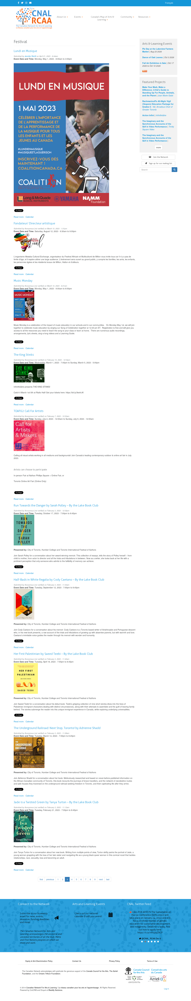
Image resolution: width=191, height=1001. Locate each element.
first (41, 879)
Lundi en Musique (25, 51)
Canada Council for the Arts (97, 971)
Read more (19, 216)
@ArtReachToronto (143, 912)
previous (50, 879)
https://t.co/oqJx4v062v (147, 923)
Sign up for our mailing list (160, 163)
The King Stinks (24, 354)
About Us (62, 17)
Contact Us (76, 961)
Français (169, 3)
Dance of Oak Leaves (152, 57)
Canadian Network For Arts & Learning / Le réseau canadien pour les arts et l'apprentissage (62, 987)
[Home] (35, 18)
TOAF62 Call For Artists (28, 411)
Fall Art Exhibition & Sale (154, 63)
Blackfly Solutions (55, 990)
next (101, 879)
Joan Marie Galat (165, 95)
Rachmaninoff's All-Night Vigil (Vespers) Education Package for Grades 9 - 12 (158, 104)
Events (77, 17)
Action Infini (148, 115)
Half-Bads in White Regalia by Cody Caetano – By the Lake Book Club (59, 579)
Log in (166, 988)
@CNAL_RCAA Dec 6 (151, 929)
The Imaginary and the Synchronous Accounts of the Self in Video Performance (156, 124)
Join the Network (160, 157)
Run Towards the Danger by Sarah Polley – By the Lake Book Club (56, 505)
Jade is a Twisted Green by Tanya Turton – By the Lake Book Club (56, 802)
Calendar (30, 216)
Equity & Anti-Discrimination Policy (38, 961)
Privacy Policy (114, 961)
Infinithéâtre (161, 115)
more (158, 147)
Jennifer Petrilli (30, 56)
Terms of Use (152, 961)
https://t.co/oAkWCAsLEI (150, 935)
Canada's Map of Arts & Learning (102, 18)
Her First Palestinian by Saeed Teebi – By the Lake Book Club (53, 654)
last (107, 879)
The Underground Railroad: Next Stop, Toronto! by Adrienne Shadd (57, 728)
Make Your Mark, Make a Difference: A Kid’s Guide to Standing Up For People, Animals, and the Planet (158, 91)
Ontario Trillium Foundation (49, 973)
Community (127, 17)
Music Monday (23, 280)
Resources (143, 17)
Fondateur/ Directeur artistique (34, 223)
